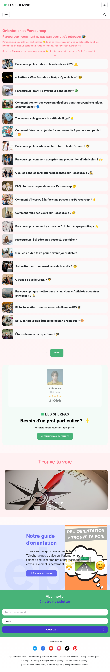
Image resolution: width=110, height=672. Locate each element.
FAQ (83, 656)
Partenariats (34, 656)
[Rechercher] (105, 15)
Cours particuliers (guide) (51, 660)
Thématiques (93, 656)
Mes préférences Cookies (76, 664)
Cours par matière (29, 660)
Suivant (57, 353)
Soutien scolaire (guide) (76, 660)
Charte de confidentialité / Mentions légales (42, 664)
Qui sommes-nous (18, 656)
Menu (6, 14)
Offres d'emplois (49, 656)
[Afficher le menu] (104, 5)
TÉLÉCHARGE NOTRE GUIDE (42, 573)
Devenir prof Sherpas (69, 656)
